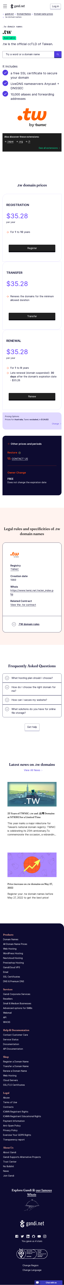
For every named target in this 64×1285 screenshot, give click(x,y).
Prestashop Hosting (13, 962)
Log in (55, 6)
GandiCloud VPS (11, 967)
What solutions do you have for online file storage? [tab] (33, 710)
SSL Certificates (11, 976)
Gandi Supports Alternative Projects (22, 1157)
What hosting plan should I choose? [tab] (32, 677)
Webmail (7, 1012)
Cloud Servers (10, 1080)
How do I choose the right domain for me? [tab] (33, 689)
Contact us (20, 458)
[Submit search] (58, 54)
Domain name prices (43, 14)
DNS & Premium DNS (13, 981)
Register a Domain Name (16, 1061)
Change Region (31, 1265)
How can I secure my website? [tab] (29, 699)
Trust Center (9, 1161)
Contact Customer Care (15, 1034)
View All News (32, 770)
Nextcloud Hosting (13, 958)
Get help (32, 726)
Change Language (32, 1270)
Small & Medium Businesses (17, 1003)
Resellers (8, 998)
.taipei (10, 141)
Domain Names (24, 14)
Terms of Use (10, 1102)
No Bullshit (8, 1166)
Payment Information (14, 1121)
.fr (29, 141)
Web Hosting (9, 948)
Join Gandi (8, 1175)
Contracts (8, 1107)
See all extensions (48, 148)
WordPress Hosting (13, 953)
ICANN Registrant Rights (15, 1111)
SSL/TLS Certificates (14, 1085)
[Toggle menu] (5, 6)
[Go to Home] (18, 6)
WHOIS (6, 1022)
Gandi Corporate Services (16, 994)
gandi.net (9, 14)
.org (21, 141)
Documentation (11, 1044)
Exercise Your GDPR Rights (17, 1135)
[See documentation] (19, 452)
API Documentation (13, 1048)
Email (5, 972)
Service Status (10, 1039)
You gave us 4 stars (32, 1241)
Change (55, 424)
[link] (16, 1236)
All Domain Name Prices (15, 944)
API (4, 1017)
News (6, 1171)
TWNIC (14, 569)
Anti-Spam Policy (12, 1125)
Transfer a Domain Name (16, 1066)
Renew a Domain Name (15, 1071)
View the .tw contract (23, 604)
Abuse (6, 1097)
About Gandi (9, 1152)
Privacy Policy (10, 1130)
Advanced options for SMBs (17, 1008)
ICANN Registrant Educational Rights (22, 1116)
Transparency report (14, 1139)
